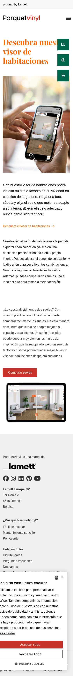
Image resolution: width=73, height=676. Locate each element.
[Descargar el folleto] (63, 44)
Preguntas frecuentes (17, 561)
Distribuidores (12, 555)
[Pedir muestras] (63, 75)
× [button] (61, 577)
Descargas (10, 566)
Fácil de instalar (14, 526)
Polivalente (10, 538)
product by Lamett (15, 4)
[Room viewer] (63, 60)
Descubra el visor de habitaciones (26, 226)
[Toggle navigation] (68, 18)
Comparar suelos (20, 372)
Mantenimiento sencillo (19, 532)
